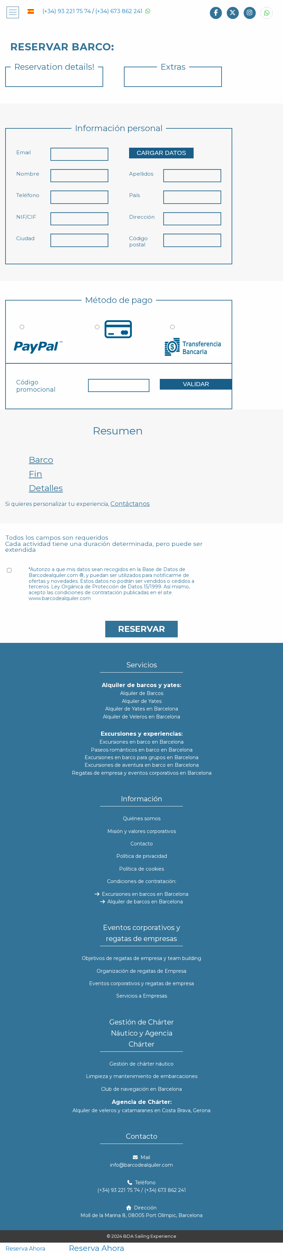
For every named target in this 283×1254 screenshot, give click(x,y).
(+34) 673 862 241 (119, 11)
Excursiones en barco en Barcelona (141, 742)
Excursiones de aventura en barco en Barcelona (142, 765)
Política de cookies (141, 869)
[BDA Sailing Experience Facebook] (216, 12)
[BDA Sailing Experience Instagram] (250, 12)
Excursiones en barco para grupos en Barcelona (141, 757)
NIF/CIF (26, 217)
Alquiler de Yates (142, 701)
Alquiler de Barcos (141, 693)
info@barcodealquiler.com (141, 1165)
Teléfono (27, 195)
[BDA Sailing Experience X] (233, 12)
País (134, 195)
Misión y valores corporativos (141, 831)
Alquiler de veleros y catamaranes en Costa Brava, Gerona (141, 1110)
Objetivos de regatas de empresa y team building (141, 958)
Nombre (27, 174)
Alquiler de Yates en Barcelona (141, 709)
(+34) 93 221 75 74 (66, 11)
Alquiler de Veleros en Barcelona (141, 717)
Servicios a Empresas (141, 996)
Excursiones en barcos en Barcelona (144, 894)
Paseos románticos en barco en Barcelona (142, 750)
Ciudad (25, 238)
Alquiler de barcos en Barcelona (144, 902)
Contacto (141, 844)
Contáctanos (130, 504)
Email (23, 152)
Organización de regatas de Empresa (141, 971)
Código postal (138, 241)
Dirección (142, 217)
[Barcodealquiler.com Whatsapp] (266, 12)
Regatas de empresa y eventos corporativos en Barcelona (142, 773)
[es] (31, 11)
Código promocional (36, 386)
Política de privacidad (141, 856)
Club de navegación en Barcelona (141, 1089)
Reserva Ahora (25, 1249)
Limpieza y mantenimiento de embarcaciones (141, 1076)
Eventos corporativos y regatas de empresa (141, 983)
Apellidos (141, 174)
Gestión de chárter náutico (141, 1064)
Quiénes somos (141, 818)
